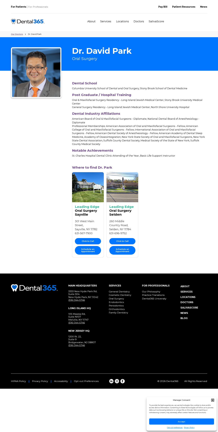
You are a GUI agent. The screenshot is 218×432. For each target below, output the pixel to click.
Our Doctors (17, 34)
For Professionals (38, 6)
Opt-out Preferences (86, 381)
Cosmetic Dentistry (120, 295)
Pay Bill (162, 6)
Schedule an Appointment (88, 250)
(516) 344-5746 (76, 300)
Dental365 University (154, 298)
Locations (122, 21)
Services (105, 21)
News (203, 6)
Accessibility (61, 381)
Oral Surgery (116, 298)
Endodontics (116, 302)
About (91, 21)
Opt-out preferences (175, 428)
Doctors (139, 21)
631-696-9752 (118, 233)
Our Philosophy (151, 291)
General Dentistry (119, 291)
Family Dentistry (118, 312)
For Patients (18, 6)
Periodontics (116, 305)
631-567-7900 (84, 233)
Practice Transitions (153, 295)
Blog (184, 318)
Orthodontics (117, 309)
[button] (212, 400)
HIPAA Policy (18, 381)
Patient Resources (183, 6)
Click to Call (88, 241)
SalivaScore (156, 21)
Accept (181, 421)
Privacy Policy (189, 428)
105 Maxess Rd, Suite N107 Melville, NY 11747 (78, 317)
